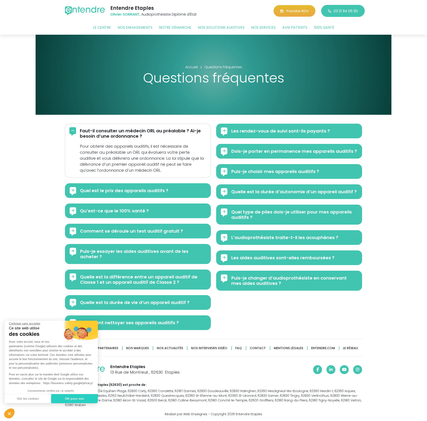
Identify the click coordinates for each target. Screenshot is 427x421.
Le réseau (350, 348)
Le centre (102, 27)
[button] (9, 413)
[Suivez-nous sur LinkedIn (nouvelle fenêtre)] (330, 369)
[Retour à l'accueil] (85, 10)
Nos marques (137, 348)
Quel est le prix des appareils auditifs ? (124, 190)
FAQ (238, 348)
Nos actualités (170, 348)
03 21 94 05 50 (346, 11)
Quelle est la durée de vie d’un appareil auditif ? (134, 302)
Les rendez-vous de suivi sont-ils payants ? (280, 131)
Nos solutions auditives (221, 27)
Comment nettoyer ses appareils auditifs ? (129, 323)
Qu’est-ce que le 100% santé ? (114, 211)
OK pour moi (74, 398)
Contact (258, 348)
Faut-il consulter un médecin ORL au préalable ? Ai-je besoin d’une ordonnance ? (140, 133)
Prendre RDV (297, 11)
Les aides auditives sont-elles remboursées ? (282, 258)
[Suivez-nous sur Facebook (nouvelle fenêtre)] (317, 369)
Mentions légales (288, 348)
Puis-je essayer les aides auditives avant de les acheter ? (134, 254)
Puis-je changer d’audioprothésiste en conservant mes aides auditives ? (289, 280)
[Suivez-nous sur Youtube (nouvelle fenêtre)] (344, 369)
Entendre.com (323, 348)
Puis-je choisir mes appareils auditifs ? (275, 171)
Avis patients (294, 27)
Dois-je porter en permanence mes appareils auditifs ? (294, 151)
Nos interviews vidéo (209, 348)
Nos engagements (135, 27)
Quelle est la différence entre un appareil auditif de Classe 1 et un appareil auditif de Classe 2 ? (138, 279)
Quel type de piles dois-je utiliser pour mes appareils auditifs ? (291, 214)
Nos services (263, 27)
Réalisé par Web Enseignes (186, 414)
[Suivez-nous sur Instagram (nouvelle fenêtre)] (357, 369)
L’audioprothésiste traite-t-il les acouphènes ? (284, 237)
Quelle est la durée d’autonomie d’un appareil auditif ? (294, 192)
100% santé (324, 27)
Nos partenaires (104, 348)
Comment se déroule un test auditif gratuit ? (131, 231)
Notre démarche (175, 27)
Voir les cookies (28, 398)
